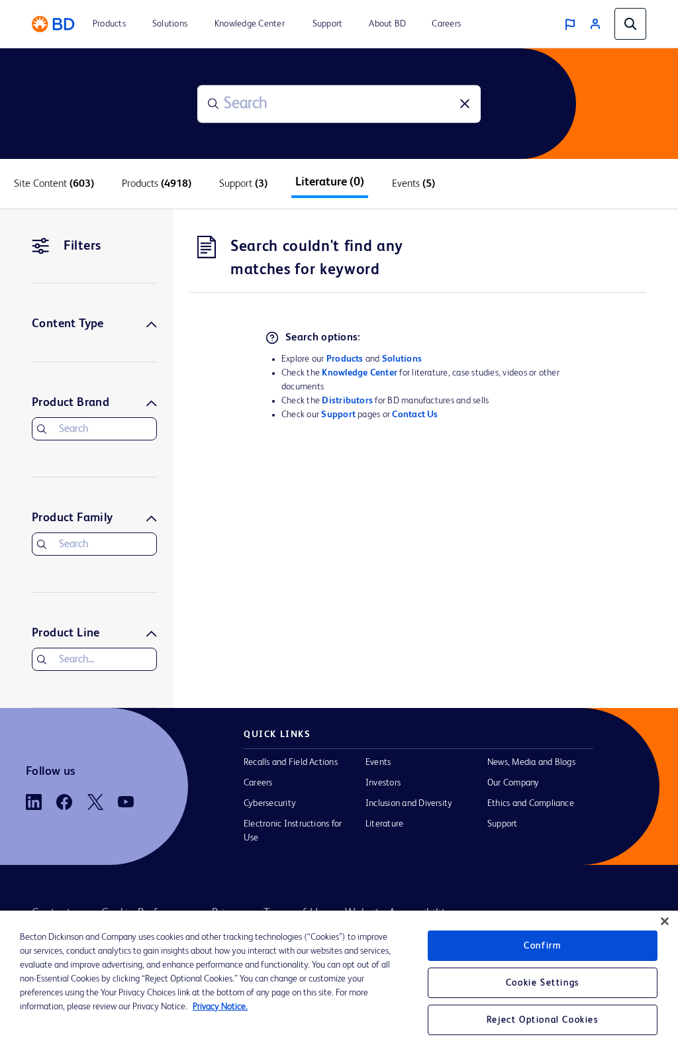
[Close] (665, 921)
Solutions (402, 359)
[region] (339, 983)
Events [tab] (413, 184)
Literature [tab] (329, 182)
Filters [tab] (82, 246)
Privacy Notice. (220, 1006)
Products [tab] (156, 184)
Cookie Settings (542, 982)
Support (338, 414)
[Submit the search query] (213, 104)
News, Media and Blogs (531, 762)
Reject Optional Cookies (543, 1020)
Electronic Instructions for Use (293, 830)
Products (344, 359)
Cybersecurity (270, 803)
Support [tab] (243, 184)
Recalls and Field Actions (291, 762)
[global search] (630, 24)
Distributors (347, 400)
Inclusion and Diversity (408, 803)
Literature (384, 824)
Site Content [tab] (54, 184)
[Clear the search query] (464, 104)
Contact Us (415, 414)
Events (378, 762)
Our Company (513, 782)
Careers (258, 782)
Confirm (542, 945)
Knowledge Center (359, 372)
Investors (383, 782)
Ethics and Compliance (530, 803)
